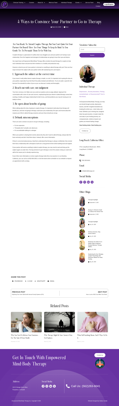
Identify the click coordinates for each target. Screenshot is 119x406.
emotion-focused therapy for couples (56, 61)
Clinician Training (18, 2)
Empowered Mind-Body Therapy (32, 61)
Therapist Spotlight (93, 199)
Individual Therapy (66, 2)
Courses (31, 2)
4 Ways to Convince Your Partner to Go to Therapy (59, 21)
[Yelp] (92, 182)
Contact (98, 6)
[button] (17, 281)
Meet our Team (53, 2)
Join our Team (89, 2)
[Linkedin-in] (88, 182)
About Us (40, 2)
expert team (18, 61)
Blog (98, 2)
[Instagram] (84, 182)
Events (77, 2)
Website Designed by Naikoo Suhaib (97, 401)
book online (47, 158)
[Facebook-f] (80, 182)
